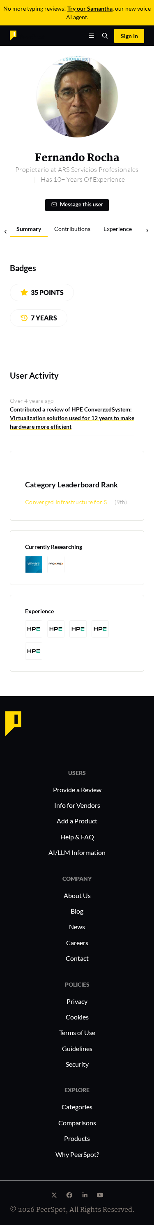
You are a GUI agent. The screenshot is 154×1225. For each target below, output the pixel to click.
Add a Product (77, 821)
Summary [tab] (28, 228)
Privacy (77, 1001)
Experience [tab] (117, 228)
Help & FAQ (77, 837)
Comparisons (77, 1123)
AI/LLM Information (77, 852)
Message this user (81, 204)
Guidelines (77, 1048)
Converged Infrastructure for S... (68, 501)
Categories (77, 1107)
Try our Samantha (90, 8)
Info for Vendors (77, 805)
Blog (77, 911)
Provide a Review (77, 789)
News (77, 926)
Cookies (77, 1017)
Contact (77, 958)
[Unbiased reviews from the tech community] (27, 35)
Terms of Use (77, 1032)
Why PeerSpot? (77, 1154)
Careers (77, 942)
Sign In (129, 35)
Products (77, 1138)
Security (77, 1064)
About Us (77, 895)
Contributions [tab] (72, 228)
